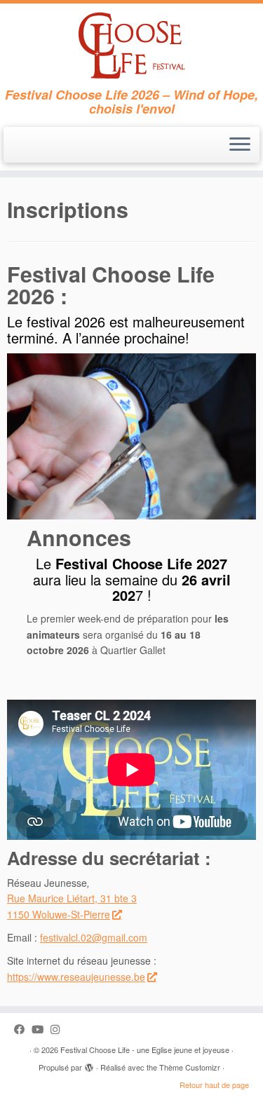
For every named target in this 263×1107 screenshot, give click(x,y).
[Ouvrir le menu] (239, 145)
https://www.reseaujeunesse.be (76, 977)
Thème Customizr (189, 1067)
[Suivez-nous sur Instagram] (58, 1028)
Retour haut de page (214, 1084)
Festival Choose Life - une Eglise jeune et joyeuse (144, 1049)
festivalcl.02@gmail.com (93, 937)
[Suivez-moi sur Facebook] (23, 1028)
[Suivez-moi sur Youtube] (41, 1028)
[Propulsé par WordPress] (89, 1064)
